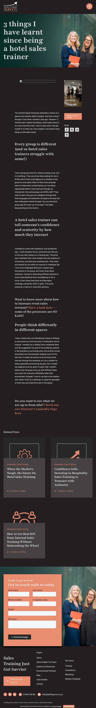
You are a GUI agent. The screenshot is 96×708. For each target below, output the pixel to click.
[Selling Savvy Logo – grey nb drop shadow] (11, 2)
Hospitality (11, 464)
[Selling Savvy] (24, 503)
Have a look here (40, 308)
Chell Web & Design (45, 702)
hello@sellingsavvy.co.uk (52, 694)
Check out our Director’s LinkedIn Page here (37, 409)
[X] (71, 129)
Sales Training (22, 464)
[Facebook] (66, 129)
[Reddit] (77, 129)
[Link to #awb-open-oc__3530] (89, 6)
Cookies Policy (33, 702)
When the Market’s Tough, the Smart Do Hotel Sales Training (21, 473)
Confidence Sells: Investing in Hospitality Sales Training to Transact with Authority (71, 477)
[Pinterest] (66, 134)
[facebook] (5, 694)
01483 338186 (29, 694)
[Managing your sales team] (71, 438)
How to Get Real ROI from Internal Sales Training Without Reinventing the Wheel (23, 540)
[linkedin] (14, 694)
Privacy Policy (23, 702)
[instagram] (10, 694)
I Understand (69, 706)
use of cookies (56, 706)
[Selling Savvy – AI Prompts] (24, 438)
